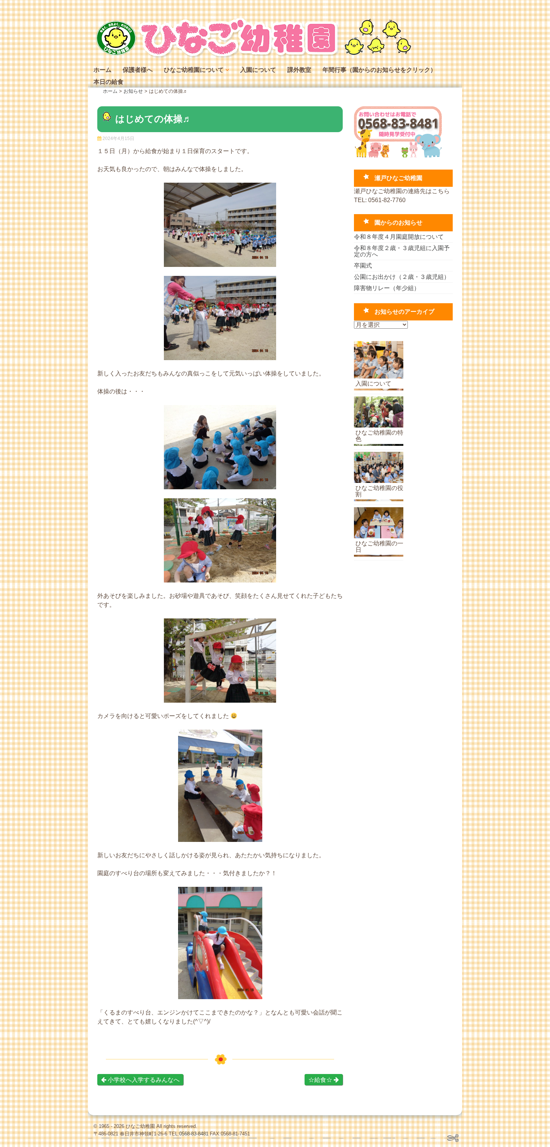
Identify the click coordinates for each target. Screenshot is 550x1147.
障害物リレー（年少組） (387, 288)
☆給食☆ (321, 1080)
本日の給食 (108, 82)
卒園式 (363, 265)
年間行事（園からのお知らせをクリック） (379, 70)
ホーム (102, 70)
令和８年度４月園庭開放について (399, 237)
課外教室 (299, 70)
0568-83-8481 (193, 1134)
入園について (258, 70)
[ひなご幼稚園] (253, 56)
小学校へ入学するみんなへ (143, 1080)
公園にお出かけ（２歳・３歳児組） (402, 277)
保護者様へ (138, 70)
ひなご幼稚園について (194, 70)
